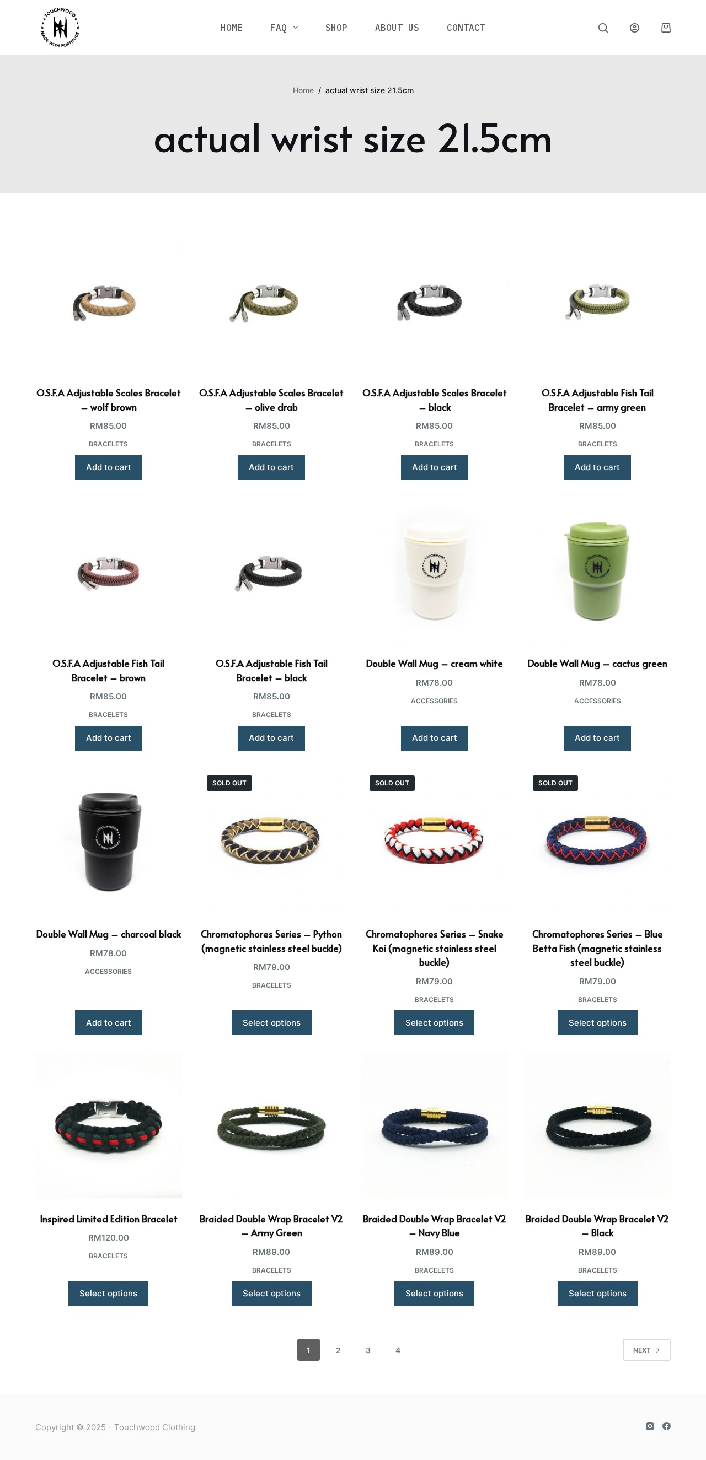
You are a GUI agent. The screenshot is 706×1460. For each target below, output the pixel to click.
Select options (272, 1022)
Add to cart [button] (108, 467)
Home (232, 27)
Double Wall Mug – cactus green (597, 663)
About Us (397, 27)
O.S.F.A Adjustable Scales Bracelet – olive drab (271, 399)
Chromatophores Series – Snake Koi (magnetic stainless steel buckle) (435, 947)
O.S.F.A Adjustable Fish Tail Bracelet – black (272, 670)
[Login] (634, 28)
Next (642, 1350)
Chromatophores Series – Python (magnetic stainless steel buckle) (271, 941)
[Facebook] (666, 1426)
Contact (466, 27)
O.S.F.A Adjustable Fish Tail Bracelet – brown (108, 670)
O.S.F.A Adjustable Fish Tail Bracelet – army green (598, 399)
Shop (336, 27)
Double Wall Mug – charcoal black (108, 933)
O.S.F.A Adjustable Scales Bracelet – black (434, 399)
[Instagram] (650, 1426)
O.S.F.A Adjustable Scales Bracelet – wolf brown (108, 399)
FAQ (278, 27)
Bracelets (108, 444)
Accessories (434, 701)
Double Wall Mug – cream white (434, 663)
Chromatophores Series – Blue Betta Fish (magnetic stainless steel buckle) (597, 947)
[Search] (603, 28)
